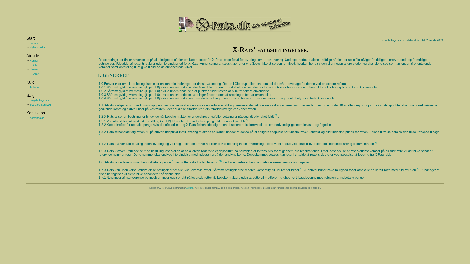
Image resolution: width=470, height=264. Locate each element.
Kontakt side (37, 117)
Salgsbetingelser (39, 100)
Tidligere (35, 87)
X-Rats (189, 188)
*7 (301, 168)
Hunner (34, 60)
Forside (34, 43)
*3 (100, 135)
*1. (276, 115)
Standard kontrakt (40, 104)
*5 (173, 161)
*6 (220, 161)
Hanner (34, 69)
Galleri (35, 65)
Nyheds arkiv (38, 47)
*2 (247, 120)
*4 (376, 142)
